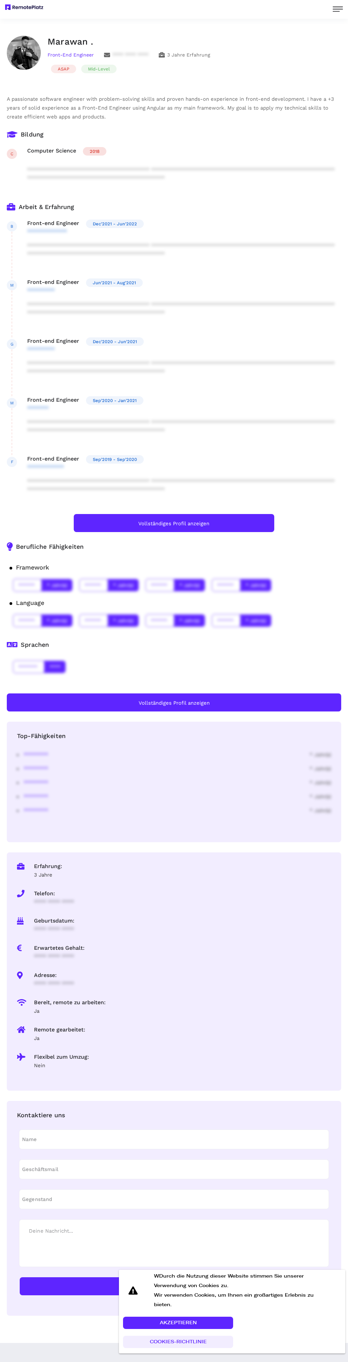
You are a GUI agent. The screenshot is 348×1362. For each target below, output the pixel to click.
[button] (178, 1323)
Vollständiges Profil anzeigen (173, 523)
